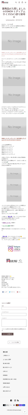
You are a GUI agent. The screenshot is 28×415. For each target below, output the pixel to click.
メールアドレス (5, 312)
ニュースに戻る (15, 342)
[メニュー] (25, 2)
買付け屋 (10, 216)
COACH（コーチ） (7, 222)
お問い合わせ (6, 387)
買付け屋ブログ (7, 391)
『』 (5, 236)
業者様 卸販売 (6, 383)
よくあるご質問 (7, 359)
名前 (3, 305)
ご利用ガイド (6, 355)
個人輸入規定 (6, 363)
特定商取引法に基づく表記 (9, 379)
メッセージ (4, 318)
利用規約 (5, 375)
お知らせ (5, 371)
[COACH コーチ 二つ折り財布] (14, 41)
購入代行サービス (7, 367)
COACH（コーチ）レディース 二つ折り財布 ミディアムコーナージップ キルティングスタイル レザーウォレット (14, 54)
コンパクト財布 (6, 225)
